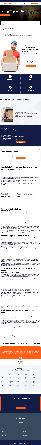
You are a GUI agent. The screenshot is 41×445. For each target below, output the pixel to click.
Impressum (20, 443)
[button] (24, 3)
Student (7, 230)
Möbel (37, 200)
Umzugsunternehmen (29, 170)
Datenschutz (25, 443)
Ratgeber (15, 443)
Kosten (20, 186)
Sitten (32, 260)
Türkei (26, 242)
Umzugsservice (11, 322)
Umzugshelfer (21, 299)
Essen (19, 298)
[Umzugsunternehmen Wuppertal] (10, 3)
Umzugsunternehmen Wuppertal (16, 441)
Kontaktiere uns (37, 190)
